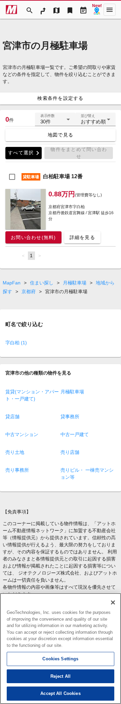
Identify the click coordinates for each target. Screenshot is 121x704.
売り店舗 (70, 452)
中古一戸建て (75, 434)
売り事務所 (17, 470)
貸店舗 (12, 416)
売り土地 (14, 452)
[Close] (113, 602)
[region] (60, 648)
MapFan (12, 282)
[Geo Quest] (97, 9)
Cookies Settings (60, 658)
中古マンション (21, 434)
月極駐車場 (74, 282)
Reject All (60, 676)
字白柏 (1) (16, 342)
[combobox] (55, 122)
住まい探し (41, 282)
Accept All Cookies (60, 693)
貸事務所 (70, 416)
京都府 (29, 291)
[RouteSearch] (43, 9)
